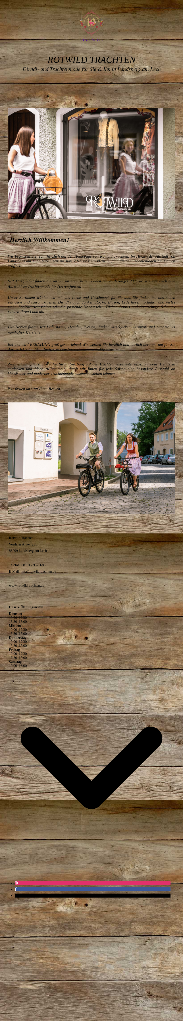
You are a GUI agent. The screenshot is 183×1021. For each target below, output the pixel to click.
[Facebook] (16, 889)
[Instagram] (16, 883)
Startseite (91, 40)
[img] (91, 23)
